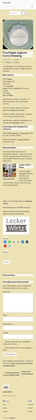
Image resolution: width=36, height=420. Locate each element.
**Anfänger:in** (8, 62)
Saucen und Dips (24, 139)
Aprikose (16, 88)
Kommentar (7, 292)
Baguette (16, 123)
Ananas (5, 88)
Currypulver (9, 86)
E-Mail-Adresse (8, 324)
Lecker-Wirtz (7, 3)
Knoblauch (13, 110)
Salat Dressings (13, 133)
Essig (7, 93)
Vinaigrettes (24, 133)
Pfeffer (11, 95)
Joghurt (10, 79)
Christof (17, 60)
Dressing (6, 262)
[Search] (24, 13)
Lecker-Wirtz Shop (8, 179)
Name (5, 315)
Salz (4, 95)
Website (5, 333)
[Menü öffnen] (32, 6)
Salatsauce (17, 62)
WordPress (12, 418)
